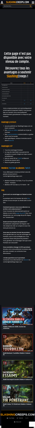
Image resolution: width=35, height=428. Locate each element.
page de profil (20, 213)
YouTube (12, 168)
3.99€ (24, 103)
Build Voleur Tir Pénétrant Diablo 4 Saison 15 (17, 405)
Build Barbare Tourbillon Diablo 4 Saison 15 (16, 354)
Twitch (20, 158)
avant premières (12, 134)
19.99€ (30, 100)
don (28, 198)
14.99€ (30, 103)
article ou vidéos (12, 130)
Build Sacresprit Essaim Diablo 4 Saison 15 (17, 379)
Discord (11, 140)
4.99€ (24, 100)
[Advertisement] (17, 28)
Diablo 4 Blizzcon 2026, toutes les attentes (14, 327)
